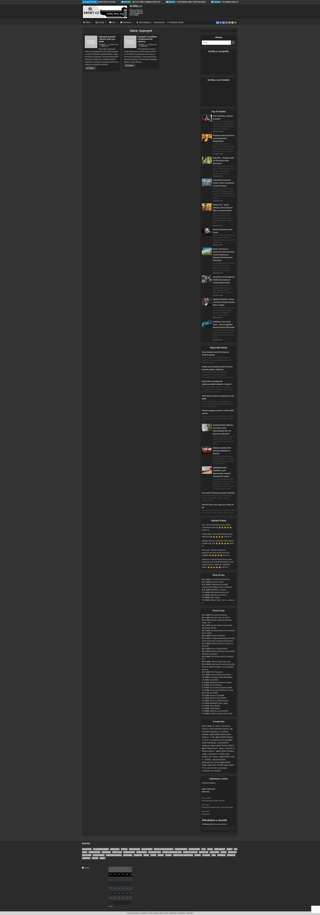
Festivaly (124, 849)
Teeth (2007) (215, 708)
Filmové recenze (194, 849)
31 (110, 903)
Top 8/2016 (214, 680)
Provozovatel (159, 22)
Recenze (223, 852)
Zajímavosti (221, 855)
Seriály (101, 22)
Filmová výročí (147, 849)
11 (114, 888)
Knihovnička (106, 852)
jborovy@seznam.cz (219, 824)
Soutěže (153, 855)
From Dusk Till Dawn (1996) (221, 688)
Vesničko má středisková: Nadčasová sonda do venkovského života (224, 280)
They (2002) (215, 706)
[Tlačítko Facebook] (220, 22)
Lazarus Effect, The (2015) (221, 675)
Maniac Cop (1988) (217, 695)
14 (127, 888)
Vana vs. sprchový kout (219, 701)
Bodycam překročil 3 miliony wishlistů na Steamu (222, 451)
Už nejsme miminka (219, 615)
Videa (213, 855)
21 (127, 893)
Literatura (127, 22)
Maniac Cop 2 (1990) (218, 698)
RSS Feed (205, 792)
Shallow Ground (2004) (219, 711)
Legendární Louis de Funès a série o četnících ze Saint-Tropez (223, 183)
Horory (229, 849)
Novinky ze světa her (190, 852)
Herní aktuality (220, 849)
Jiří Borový (102, 44)
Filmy (88, 22)
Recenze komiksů (98, 855)
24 (111, 898)
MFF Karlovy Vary (154, 852)
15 (131, 888)
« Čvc (110, 906)
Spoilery (168, 855)
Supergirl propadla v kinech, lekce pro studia (106, 39)
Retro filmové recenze (113, 855)
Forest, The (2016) (218, 636)
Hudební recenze (94, 852)
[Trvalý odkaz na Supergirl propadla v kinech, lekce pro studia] (91, 42)
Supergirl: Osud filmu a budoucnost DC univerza (147, 39)
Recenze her (232, 852)
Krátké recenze (141, 852)
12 (119, 888)
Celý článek (91, 68)
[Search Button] (235, 22)
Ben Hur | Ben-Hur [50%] (220, 617)
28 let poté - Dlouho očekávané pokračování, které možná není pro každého (216, 552)
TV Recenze (206, 855)
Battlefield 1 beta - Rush (219, 703)
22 (131, 893)
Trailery (197, 855)
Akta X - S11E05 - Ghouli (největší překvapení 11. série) (218, 759)
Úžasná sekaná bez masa (221, 662)
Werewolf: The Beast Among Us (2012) (218, 493)
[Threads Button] (223, 22)
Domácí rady (115, 849)
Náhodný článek (177, 22)
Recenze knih (86, 855)
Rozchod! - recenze (218, 590)
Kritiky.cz (136, 6)
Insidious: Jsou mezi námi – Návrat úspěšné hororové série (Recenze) (223, 324)
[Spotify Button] (232, 22)
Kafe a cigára (215, 597)
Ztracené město (217, 582)
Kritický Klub (117, 852)
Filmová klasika (134, 849)
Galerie (210, 849)
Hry (113, 22)
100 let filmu (86, 849)
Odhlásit (212, 783)
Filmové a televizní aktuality (163, 849)
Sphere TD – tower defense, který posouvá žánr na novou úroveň (223, 207)
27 (123, 898)
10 (111, 888)
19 (119, 893)
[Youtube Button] (229, 22)
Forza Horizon (215, 685)
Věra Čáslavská (217, 672)
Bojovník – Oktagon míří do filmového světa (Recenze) (223, 161)
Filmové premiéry (181, 849)
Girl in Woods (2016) (219, 649)
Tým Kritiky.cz (145, 22)
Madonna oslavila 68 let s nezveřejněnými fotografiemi (223, 138)
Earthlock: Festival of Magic (221, 682)
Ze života (95, 858)
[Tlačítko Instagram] (226, 22)
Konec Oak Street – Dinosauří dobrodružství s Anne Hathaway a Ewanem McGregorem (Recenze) (223, 254)
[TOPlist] (86, 868)
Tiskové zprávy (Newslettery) (183, 855)
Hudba (84, 852)
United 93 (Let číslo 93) (220, 579)
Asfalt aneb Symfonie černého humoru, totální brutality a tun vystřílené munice (218, 666)
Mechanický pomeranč (219, 592)
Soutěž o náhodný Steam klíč (221, 713)
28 (127, 898)
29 (131, 898)
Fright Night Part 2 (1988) (212, 765)
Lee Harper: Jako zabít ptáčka (221, 677)
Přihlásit (205, 783)
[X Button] (217, 22)
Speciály (160, 855)
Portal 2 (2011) (228, 746)
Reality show (214, 852)
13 (123, 888)
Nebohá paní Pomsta (218, 595)
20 (123, 893)
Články (102, 858)
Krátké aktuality (129, 852)
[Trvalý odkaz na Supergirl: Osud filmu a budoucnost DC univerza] (130, 42)
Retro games (128, 855)
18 (115, 893)
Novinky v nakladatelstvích (172, 852)
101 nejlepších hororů (100, 849)
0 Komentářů (104, 46)
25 (115, 898)
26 (119, 898)
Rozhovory (138, 855)
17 (110, 893)
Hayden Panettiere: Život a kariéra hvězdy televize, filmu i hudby (224, 302)
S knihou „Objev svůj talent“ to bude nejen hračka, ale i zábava (218, 754)
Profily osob (203, 852)
